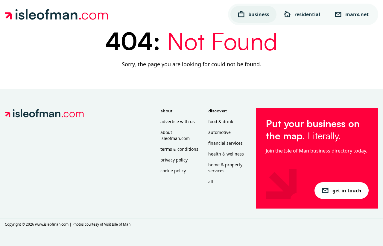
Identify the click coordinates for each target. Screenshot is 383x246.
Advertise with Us (177, 121)
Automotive (219, 132)
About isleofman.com (175, 135)
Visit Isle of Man (117, 224)
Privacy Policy (174, 160)
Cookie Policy (173, 170)
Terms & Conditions (179, 149)
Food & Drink (220, 121)
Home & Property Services (225, 167)
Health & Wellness (226, 154)
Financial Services (225, 143)
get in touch (346, 190)
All (210, 181)
